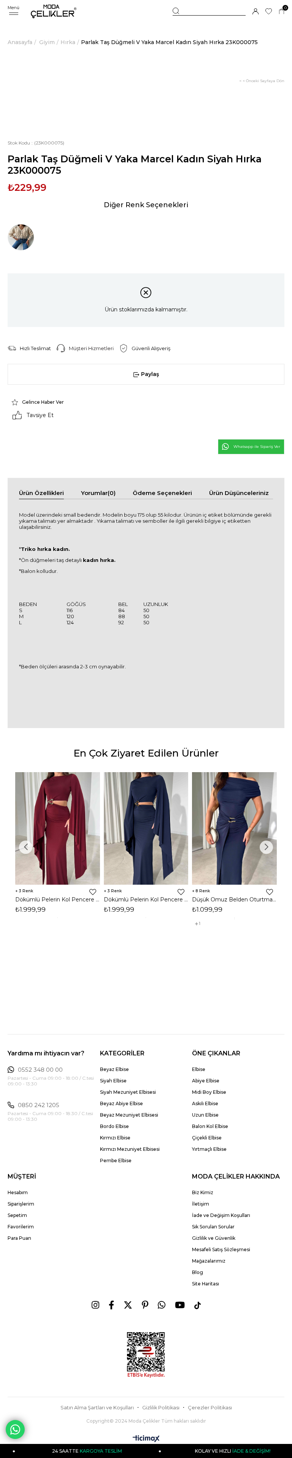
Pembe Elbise (116, 1160)
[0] (281, 11)
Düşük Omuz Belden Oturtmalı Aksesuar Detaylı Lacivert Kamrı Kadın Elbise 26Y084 (234, 899)
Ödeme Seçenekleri (162, 493)
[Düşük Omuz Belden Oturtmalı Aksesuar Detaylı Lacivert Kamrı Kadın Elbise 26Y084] (234, 828)
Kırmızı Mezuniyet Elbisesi (130, 1149)
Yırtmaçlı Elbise (209, 1149)
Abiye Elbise (205, 1081)
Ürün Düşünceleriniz (239, 493)
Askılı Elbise (205, 1103)
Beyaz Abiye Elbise (121, 1103)
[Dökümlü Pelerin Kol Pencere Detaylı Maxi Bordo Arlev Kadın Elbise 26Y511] (57, 828)
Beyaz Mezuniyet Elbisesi (129, 1115)
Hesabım (18, 1192)
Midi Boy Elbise (209, 1092)
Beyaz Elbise (114, 1069)
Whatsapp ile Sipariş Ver (256, 446)
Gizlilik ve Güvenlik (213, 1238)
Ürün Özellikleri (41, 493)
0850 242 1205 (38, 1105)
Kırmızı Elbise (115, 1138)
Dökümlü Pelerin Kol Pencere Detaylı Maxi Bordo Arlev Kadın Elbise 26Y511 (57, 899)
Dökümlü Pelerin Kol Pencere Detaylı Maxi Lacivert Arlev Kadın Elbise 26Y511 (146, 899)
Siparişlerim (21, 1204)
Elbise (198, 1069)
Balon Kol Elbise (210, 1126)
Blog (197, 1272)
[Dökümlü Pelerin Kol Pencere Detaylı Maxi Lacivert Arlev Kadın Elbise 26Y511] (146, 828)
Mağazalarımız (208, 1261)
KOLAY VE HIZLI (214, 1451)
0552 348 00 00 (40, 1069)
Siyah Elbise (113, 1081)
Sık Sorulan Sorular (213, 1227)
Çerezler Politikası (210, 1407)
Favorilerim (21, 1227)
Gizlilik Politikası (160, 1407)
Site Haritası (205, 1284)
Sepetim (17, 1215)
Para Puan (19, 1238)
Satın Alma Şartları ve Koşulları (97, 1407)
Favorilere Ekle (92, 891)
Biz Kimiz (202, 1192)
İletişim (200, 1204)
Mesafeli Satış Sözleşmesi (221, 1249)
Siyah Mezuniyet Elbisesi (128, 1092)
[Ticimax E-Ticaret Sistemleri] (146, 1439)
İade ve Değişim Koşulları (221, 1215)
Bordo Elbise (114, 1126)
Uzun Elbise (205, 1115)
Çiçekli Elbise (207, 1138)
